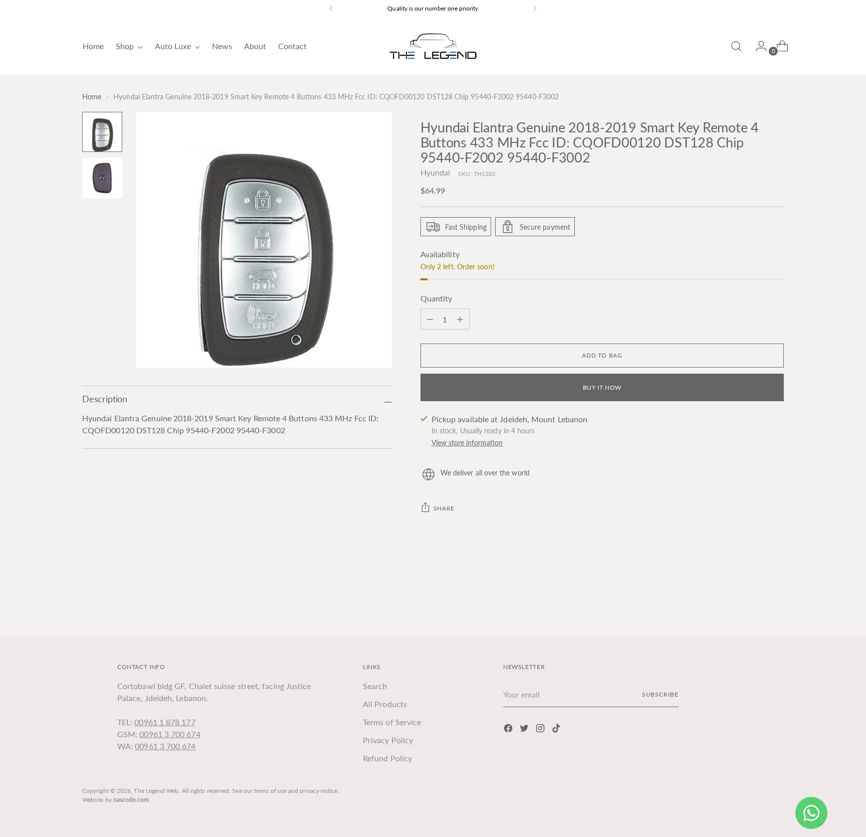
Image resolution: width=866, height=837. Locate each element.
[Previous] (331, 8)
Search (375, 686)
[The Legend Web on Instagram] (541, 729)
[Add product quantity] (430, 319)
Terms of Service (392, 722)
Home (91, 96)
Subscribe (660, 694)
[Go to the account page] (757, 46)
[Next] (535, 8)
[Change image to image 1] (102, 132)
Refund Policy (387, 758)
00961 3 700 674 (169, 734)
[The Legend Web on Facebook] (509, 729)
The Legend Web (156, 790)
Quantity (436, 298)
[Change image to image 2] (102, 178)
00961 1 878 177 (164, 722)
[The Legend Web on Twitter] (525, 729)
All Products (385, 704)
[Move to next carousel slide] (775, 601)
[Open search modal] (736, 46)
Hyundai (435, 172)
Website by (115, 799)
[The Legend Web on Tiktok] (557, 729)
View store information (467, 442)
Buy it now (602, 387)
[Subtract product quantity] (460, 319)
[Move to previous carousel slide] (752, 601)
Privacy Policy (388, 740)
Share (444, 508)
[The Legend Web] (433, 46)
